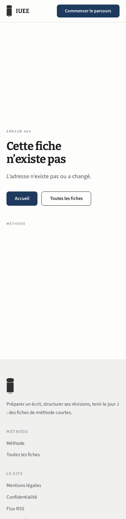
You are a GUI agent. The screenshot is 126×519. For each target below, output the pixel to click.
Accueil (22, 198)
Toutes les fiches (66, 198)
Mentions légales (23, 485)
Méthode (16, 223)
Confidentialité (21, 497)
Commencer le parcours (88, 11)
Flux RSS (15, 508)
